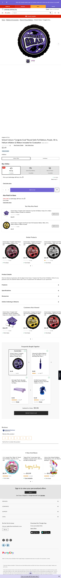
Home (3, 20)
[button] (50, 13)
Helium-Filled (16, 158)
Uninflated (45, 158)
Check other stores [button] (7, 183)
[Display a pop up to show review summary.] (42, 373)
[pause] (6, 2)
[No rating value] (6, 145)
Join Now (42, 495)
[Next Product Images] (58, 44)
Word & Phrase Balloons (26, 20)
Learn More (33, 528)
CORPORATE (5, 506)
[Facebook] (3, 540)
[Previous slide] (2, 2)
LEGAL (4, 516)
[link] (7, 145)
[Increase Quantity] (8, 190)
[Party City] (53, 6)
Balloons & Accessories (12, 20)
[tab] (11, 170)
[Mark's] (38, 6)
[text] (12, 260)
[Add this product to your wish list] (57, 190)
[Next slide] (58, 2)
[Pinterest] (7, 540)
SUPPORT (4, 511)
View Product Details (18, 145)
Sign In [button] (30, 492)
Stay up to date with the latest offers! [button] (29, 576)
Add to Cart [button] (32, 190)
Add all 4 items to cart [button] (31, 413)
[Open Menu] (2, 13)
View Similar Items (29, 145)
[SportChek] (22, 6)
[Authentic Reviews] (9, 430)
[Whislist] (55, 13)
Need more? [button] (54, 179)
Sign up (5, 529)
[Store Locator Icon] (3, 9)
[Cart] (58, 13)
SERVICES (4, 501)
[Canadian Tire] (7, 6)
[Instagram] (11, 540)
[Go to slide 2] (33, 61)
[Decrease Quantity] (3, 190)
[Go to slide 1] (28, 61)
